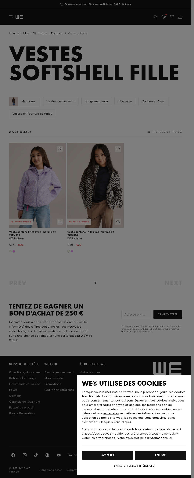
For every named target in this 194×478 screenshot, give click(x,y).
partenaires (111, 413)
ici (170, 438)
